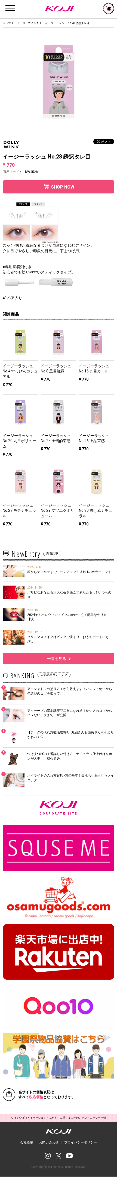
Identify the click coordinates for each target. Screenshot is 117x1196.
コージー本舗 (59, 8)
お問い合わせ (49, 1143)
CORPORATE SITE (76, 808)
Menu (10, 5)
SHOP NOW (62, 187)
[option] (58, 82)
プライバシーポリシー (80, 1143)
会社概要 (26, 1143)
